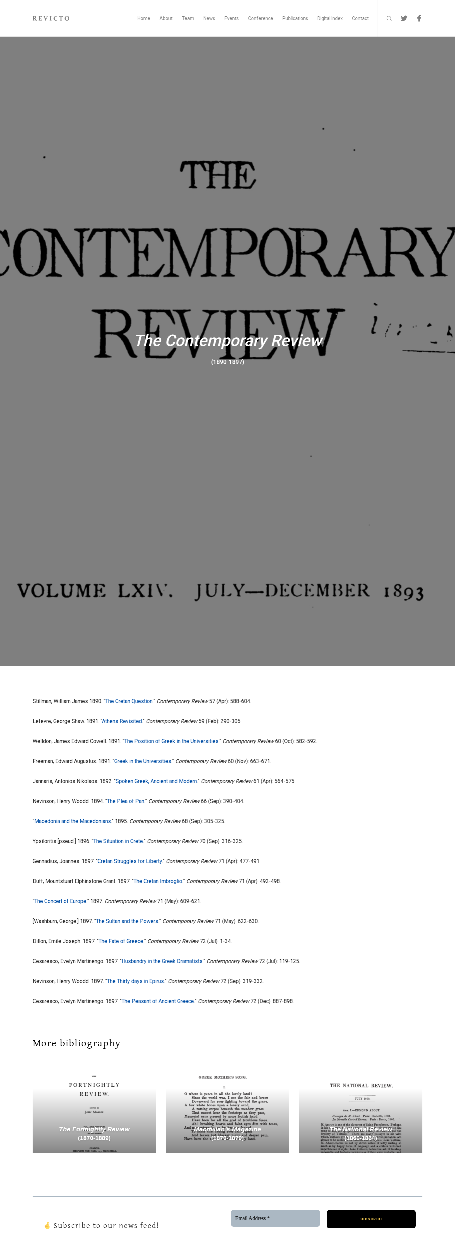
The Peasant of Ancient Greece (158, 1001)
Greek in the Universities (142, 761)
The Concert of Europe (60, 901)
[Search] (384, 18)
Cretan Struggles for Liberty (130, 861)
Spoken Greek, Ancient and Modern (156, 781)
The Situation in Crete (118, 841)
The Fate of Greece (121, 941)
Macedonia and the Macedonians (72, 821)
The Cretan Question (129, 701)
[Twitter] (399, 18)
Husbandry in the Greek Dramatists (162, 961)
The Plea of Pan (125, 801)
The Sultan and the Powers (127, 921)
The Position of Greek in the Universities (171, 741)
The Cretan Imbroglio (158, 881)
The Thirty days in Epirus (135, 981)
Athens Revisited (122, 721)
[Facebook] (414, 18)
